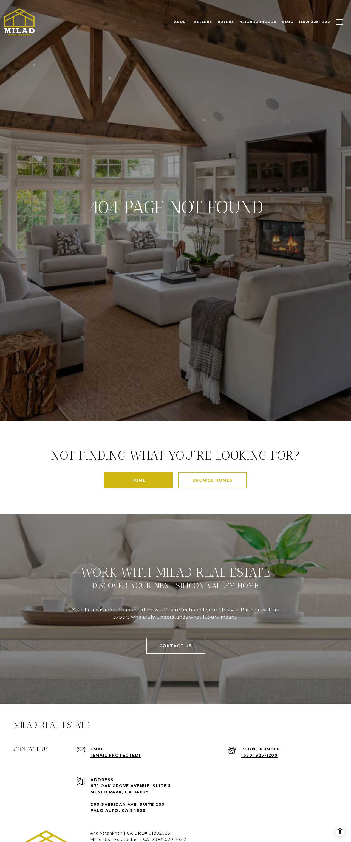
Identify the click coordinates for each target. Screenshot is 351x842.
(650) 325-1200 (259, 755)
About (181, 22)
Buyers (226, 22)
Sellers (203, 22)
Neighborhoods (258, 22)
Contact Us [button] (175, 645)
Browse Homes (213, 480)
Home (138, 480)
